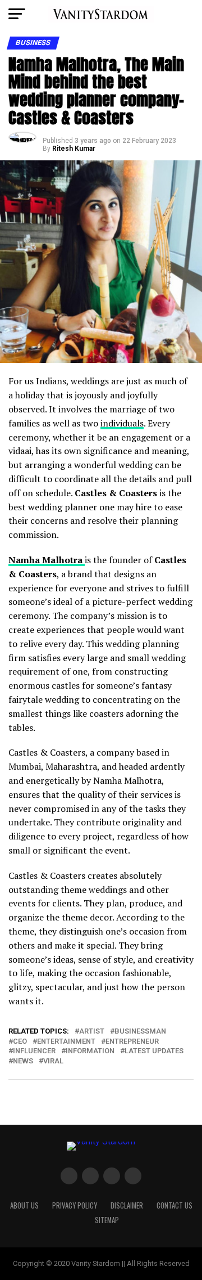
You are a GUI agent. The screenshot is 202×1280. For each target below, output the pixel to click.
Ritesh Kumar (73, 148)
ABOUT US (24, 1205)
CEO (20, 1041)
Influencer (34, 1051)
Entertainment (66, 1041)
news (23, 1061)
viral (53, 1061)
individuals (122, 423)
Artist (91, 1031)
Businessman (140, 1031)
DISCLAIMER (127, 1205)
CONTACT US (174, 1205)
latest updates (154, 1051)
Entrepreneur (132, 1041)
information (90, 1051)
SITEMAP (107, 1220)
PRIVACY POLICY (74, 1205)
